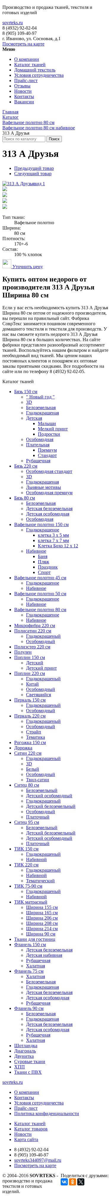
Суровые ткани (29, 1061)
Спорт (44, 572)
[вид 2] (4, 189)
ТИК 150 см (26, 848)
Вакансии (24, 101)
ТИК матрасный (30, 901)
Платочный (37, 816)
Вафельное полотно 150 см (41, 524)
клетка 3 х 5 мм (53, 535)
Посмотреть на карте (23, 43)
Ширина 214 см (42, 928)
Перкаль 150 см (30, 699)
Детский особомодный (49, 795)
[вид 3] (4, 195)
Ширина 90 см (40, 933)
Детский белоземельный (50, 806)
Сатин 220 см (27, 753)
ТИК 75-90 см (28, 886)
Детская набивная (44, 955)
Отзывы (22, 85)
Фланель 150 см (30, 944)
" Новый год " (40, 396)
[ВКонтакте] (64, 1181)
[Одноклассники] (72, 1181)
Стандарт (47, 455)
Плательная (37, 444)
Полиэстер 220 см (32, 646)
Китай (32, 683)
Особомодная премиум (49, 492)
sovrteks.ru (12, 22)
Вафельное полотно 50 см (40, 593)
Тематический (40, 880)
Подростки (49, 434)
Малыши (47, 423)
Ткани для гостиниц (34, 939)
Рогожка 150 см (30, 742)
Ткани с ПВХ (28, 1072)
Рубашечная (38, 460)
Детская (34, 418)
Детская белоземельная (49, 508)
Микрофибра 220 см (34, 625)
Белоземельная (41, 407)
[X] (80, 1181)
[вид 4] (4, 201)
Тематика (35, 737)
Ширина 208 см (42, 923)
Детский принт (41, 668)
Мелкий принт (53, 428)
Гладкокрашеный (43, 636)
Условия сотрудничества (39, 75)
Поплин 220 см (29, 673)
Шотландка (25, 1045)
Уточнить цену (27, 266)
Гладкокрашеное (42, 529)
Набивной (36, 859)
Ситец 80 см (26, 785)
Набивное (36, 551)
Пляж (43, 561)
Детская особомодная (47, 513)
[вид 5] (4, 207)
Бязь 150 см (25, 391)
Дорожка (23, 747)
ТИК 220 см (26, 864)
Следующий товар (33, 173)
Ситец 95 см (26, 822)
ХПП (19, 1066)
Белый (32, 769)
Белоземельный (41, 790)
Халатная (35, 965)
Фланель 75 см (29, 971)
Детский (34, 662)
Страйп (33, 731)
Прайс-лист (26, 80)
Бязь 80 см (24, 497)
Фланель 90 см (29, 1008)
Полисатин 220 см (32, 630)
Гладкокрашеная (42, 412)
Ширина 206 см (42, 917)
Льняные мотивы (43, 487)
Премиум (47, 450)
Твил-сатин (37, 779)
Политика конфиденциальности (46, 1113)
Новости (23, 91)
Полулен (23, 652)
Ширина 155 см (42, 907)
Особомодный (40, 641)
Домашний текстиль (34, 69)
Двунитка (24, 1056)
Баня (42, 556)
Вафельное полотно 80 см (40, 609)
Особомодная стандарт (49, 471)
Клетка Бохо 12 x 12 (58, 545)
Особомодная (39, 439)
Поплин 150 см (29, 657)
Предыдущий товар (34, 168)
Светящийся (38, 694)
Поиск (54, 139)
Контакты (24, 96)
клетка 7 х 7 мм (53, 540)
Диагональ (25, 1050)
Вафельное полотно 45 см (40, 577)
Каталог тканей (30, 64)
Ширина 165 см (42, 912)
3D (29, 402)
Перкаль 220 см (30, 715)
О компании (26, 59)
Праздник (48, 567)
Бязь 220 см (25, 465)
